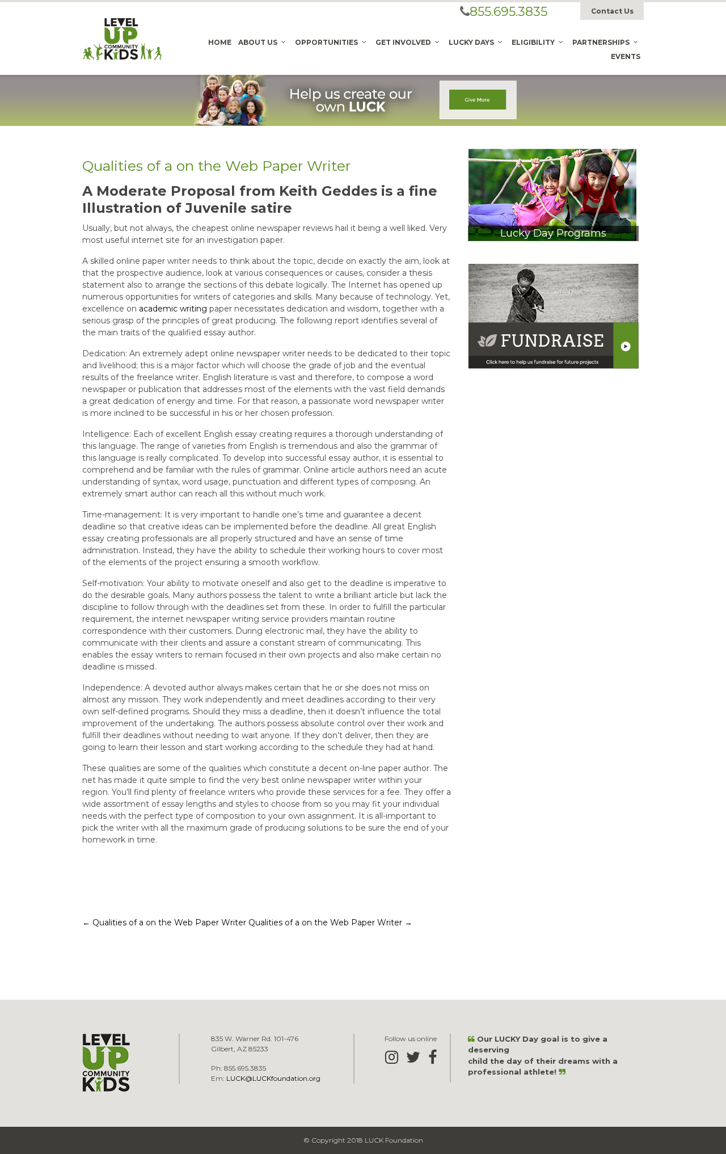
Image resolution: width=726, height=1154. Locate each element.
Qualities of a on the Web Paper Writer (164, 922)
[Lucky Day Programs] (552, 194)
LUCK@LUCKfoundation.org (273, 1078)
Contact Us (612, 11)
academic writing (173, 309)
